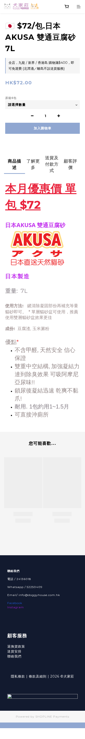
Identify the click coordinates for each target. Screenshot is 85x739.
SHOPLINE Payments (52, 716)
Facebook (14, 603)
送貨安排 (14, 651)
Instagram (15, 607)
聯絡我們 (14, 656)
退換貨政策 (16, 646)
